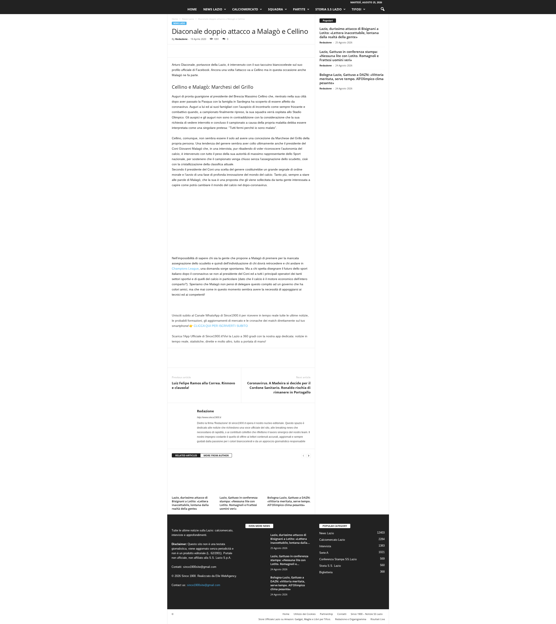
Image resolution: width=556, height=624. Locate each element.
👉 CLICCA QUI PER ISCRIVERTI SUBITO (218, 326)
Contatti (341, 614)
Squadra (275, 9)
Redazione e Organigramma (350, 619)
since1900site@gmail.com (199, 566)
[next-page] (308, 455)
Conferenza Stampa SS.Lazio (338, 559)
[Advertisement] (241, 223)
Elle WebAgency (225, 576)
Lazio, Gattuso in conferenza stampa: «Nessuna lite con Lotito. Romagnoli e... (289, 560)
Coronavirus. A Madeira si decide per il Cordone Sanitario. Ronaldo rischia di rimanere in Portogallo (279, 387)
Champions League (185, 268)
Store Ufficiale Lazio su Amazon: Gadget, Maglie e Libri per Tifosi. (294, 619)
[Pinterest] (196, 51)
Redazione (181, 39)
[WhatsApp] (206, 51)
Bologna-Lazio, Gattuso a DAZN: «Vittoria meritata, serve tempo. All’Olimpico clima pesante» (289, 501)
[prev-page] (303, 455)
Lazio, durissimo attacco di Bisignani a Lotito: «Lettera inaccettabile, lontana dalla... (290, 539)
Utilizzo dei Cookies (305, 614)
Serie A (323, 552)
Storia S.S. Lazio (330, 565)
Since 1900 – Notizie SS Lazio (367, 614)
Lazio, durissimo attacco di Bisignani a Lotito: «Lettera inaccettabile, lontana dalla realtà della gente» (190, 503)
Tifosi (356, 9)
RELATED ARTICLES (186, 455)
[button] (382, 9)
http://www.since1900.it (209, 417)
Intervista (325, 546)
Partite (299, 9)
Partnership (326, 614)
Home (192, 9)
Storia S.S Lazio (328, 9)
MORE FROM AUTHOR (216, 455)
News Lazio (212, 9)
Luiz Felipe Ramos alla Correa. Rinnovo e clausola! (203, 385)
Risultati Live (378, 619)
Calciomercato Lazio (332, 539)
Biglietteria (326, 572)
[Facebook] (176, 51)
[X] (186, 51)
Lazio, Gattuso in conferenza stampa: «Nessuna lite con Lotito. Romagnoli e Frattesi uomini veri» (239, 503)
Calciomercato (245, 9)
